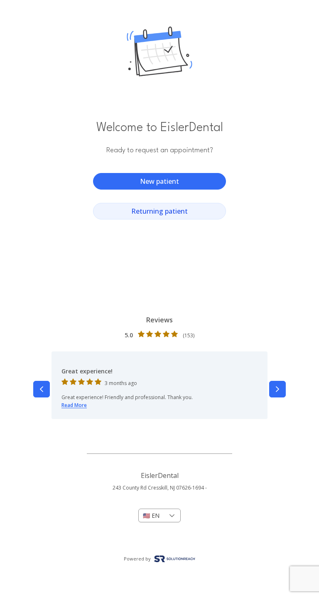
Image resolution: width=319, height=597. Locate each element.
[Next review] (277, 389)
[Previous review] (41, 389)
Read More (74, 405)
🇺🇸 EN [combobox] (151, 515)
